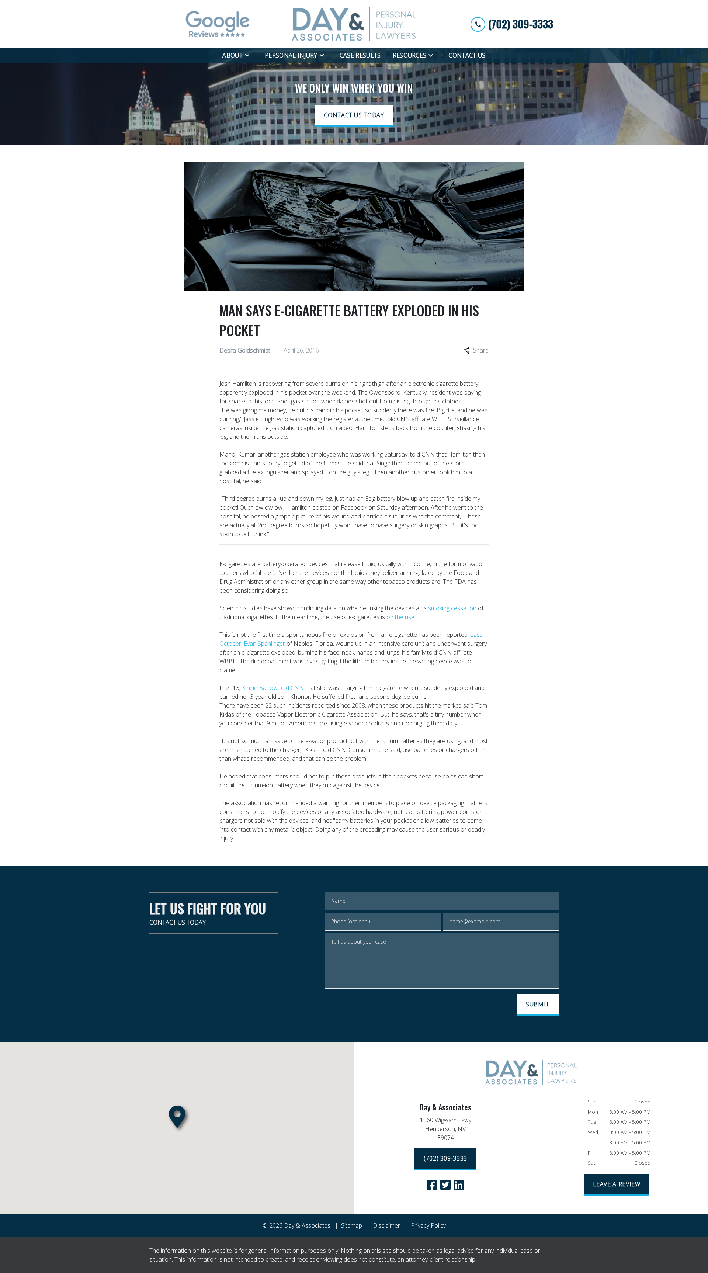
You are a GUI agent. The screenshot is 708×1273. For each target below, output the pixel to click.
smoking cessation (451, 608)
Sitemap (351, 1225)
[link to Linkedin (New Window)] (459, 1185)
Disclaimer (386, 1225)
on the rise (400, 617)
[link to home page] (354, 24)
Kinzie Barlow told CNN (273, 688)
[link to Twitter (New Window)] (445, 1185)
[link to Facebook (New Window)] (432, 1185)
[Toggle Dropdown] (249, 55)
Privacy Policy (428, 1225)
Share (481, 350)
